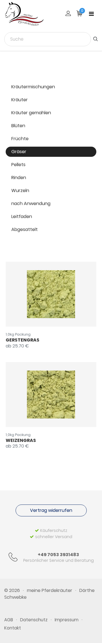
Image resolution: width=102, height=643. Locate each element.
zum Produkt (42, 294)
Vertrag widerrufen (51, 510)
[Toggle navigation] (91, 14)
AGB (8, 620)
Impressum (66, 620)
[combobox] (47, 39)
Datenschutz (34, 620)
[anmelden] (68, 14)
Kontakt (12, 628)
